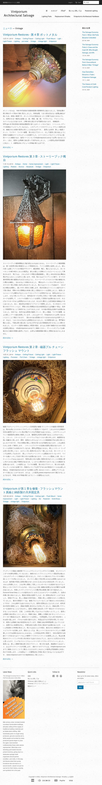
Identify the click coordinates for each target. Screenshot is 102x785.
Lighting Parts (46, 16)
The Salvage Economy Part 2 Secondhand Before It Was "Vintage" (90, 62)
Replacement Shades (62, 16)
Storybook (29, 166)
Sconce (21, 166)
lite (40, 499)
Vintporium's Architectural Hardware (86, 16)
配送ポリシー (32, 686)
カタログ (54, 11)
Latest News (7, 672)
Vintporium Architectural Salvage (19, 13)
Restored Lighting (91, 11)
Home (25, 164)
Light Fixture (7, 41)
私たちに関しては (75, 11)
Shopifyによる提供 (67, 777)
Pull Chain (23, 357)
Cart (79, 2)
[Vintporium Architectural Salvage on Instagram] (61, 676)
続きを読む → (8, 147)
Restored (46, 499)
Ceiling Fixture (28, 38)
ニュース (7, 28)
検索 (29, 676)
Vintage (33, 41)
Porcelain (14, 357)
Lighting (17, 41)
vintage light (42, 41)
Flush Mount (51, 38)
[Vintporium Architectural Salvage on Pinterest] (57, 676)
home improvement (36, 164)
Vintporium (53, 41)
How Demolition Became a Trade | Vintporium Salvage (89, 74)
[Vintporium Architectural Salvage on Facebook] (53, 676)
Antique (18, 38)
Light (59, 38)
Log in (70, 2)
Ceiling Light (39, 38)
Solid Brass (56, 499)
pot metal (25, 41)
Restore (13, 166)
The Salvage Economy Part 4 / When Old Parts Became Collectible (90, 35)
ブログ (63, 11)
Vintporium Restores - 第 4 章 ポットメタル (30, 34)
